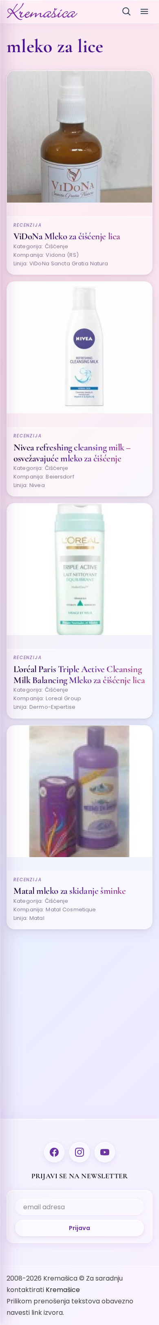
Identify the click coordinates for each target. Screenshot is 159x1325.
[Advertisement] (79, 1015)
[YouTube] (105, 1152)
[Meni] (144, 11)
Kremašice (63, 1289)
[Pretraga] (126, 11)
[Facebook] (54, 1152)
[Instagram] (79, 1152)
